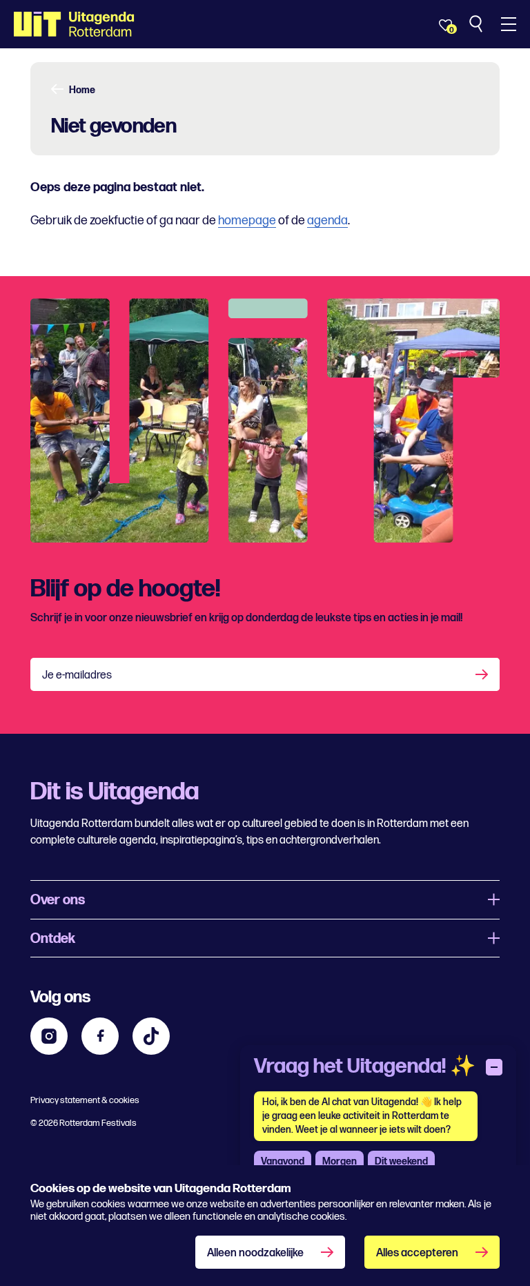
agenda (327, 220)
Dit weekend (401, 1161)
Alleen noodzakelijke (255, 1253)
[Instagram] (49, 1036)
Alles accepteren (417, 1253)
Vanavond (282, 1161)
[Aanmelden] (483, 674)
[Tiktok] (151, 1036)
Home (82, 90)
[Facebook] (100, 1036)
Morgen (339, 1161)
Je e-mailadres (77, 675)
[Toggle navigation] (508, 24)
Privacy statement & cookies (84, 1100)
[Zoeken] (477, 24)
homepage (247, 220)
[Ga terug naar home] (74, 24)
